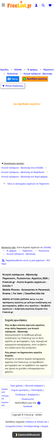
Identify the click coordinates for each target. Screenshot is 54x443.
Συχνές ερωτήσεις (20, 390)
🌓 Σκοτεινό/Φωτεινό (27, 434)
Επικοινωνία (28, 399)
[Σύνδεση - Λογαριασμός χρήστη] (36, 5)
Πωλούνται (12, 73)
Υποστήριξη (36, 390)
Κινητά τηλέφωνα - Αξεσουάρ (38, 73)
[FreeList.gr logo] (19, 5)
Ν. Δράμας (33, 69)
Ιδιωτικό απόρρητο (34, 385)
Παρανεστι (48, 69)
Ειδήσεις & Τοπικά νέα (36, 421)
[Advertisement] (27, 39)
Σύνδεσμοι (20, 394)
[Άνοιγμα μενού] (3, 5)
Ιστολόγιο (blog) (31, 426)
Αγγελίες (4, 69)
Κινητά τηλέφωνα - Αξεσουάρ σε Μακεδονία (22, 172)
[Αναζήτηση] (43, 5)
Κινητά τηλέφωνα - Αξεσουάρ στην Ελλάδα (22, 167)
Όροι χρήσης (16, 385)
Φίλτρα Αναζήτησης (14, 86)
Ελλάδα (18, 69)
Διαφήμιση (33, 394)
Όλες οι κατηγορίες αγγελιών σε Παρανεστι (26, 183)
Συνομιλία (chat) (14, 426)
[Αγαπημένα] (50, 5)
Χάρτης (14, 79)
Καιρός (45, 426)
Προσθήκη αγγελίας (36, 78)
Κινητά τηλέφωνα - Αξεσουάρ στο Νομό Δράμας (24, 176)
